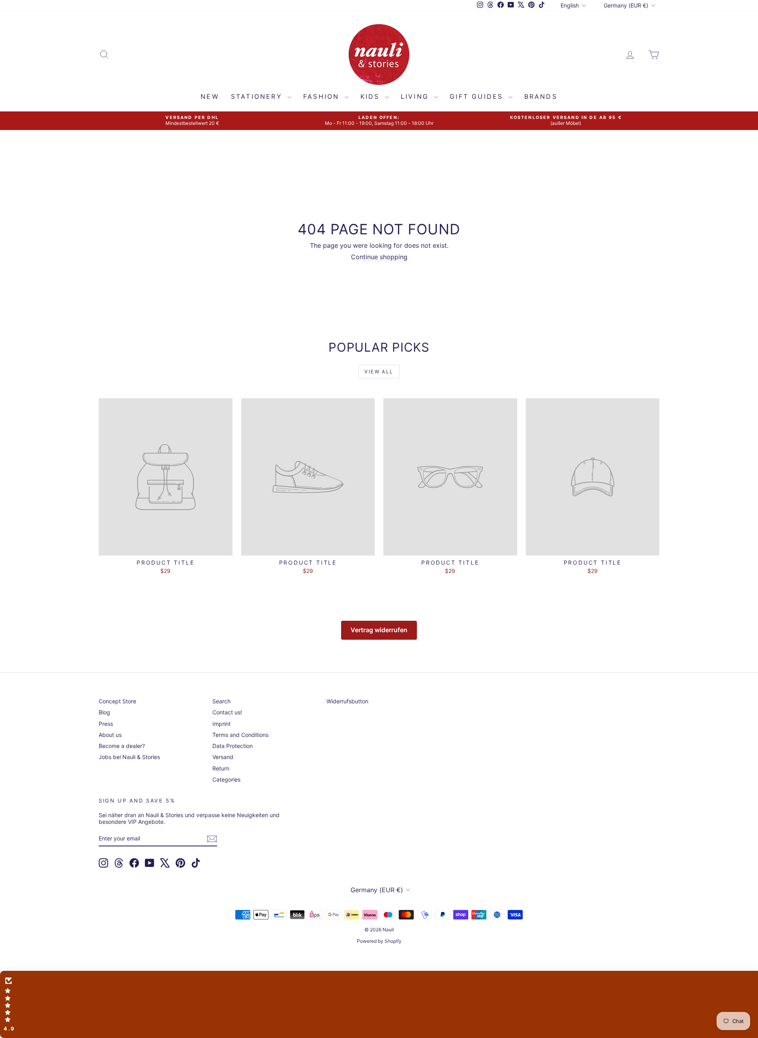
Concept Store (117, 701)
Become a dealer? (122, 745)
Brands (540, 96)
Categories (226, 779)
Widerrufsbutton (347, 701)
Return (220, 768)
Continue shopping (379, 257)
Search (221, 701)
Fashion (323, 96)
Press (106, 723)
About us (110, 734)
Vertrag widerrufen (379, 630)
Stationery (258, 96)
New (210, 96)
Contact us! (227, 712)
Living (416, 96)
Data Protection (232, 745)
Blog (104, 712)
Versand (222, 757)
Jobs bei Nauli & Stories (129, 757)
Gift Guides (478, 96)
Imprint (221, 723)
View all (378, 372)
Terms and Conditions (240, 734)
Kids (371, 96)
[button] (379, 1004)
